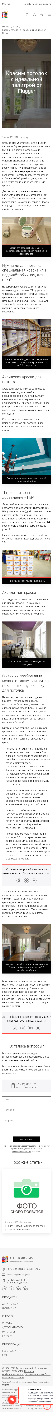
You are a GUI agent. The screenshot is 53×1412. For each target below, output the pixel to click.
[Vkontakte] (34, 880)
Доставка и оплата (12, 1327)
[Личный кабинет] (32, 14)
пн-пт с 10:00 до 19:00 (26, 1086)
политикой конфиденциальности (27, 1149)
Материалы (8, 1332)
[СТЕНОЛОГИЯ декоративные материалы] (5, 1259)
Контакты (7, 1336)
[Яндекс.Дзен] (38, 1028)
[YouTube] (11, 1288)
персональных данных (20, 1148)
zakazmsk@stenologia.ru (39, 4)
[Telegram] (26, 880)
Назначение (9, 1308)
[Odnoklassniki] (22, 1028)
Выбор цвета (9, 1351)
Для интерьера (10, 1304)
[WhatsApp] (18, 880)
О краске (7, 1323)
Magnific (5, 1385)
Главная (6, 26)
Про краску (22, 137)
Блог (15, 26)
